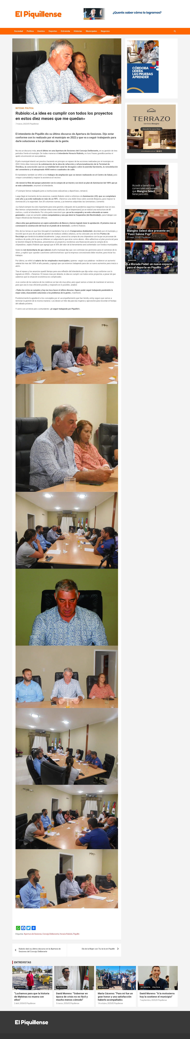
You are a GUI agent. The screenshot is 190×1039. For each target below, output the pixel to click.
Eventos (41, 31)
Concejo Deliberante (51, 934)
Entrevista (65, 31)
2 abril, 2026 (19, 1003)
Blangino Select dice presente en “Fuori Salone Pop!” (148, 232)
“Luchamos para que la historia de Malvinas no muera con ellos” (31, 996)
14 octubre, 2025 (105, 1003)
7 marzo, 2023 (21, 124)
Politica (30, 31)
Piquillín (76, 934)
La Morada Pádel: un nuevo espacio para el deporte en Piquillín (149, 265)
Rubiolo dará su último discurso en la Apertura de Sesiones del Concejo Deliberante (40, 950)
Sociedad (18, 31)
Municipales (91, 31)
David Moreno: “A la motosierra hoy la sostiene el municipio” (157, 995)
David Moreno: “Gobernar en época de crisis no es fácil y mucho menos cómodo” (72, 996)
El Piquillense (33, 124)
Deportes (53, 31)
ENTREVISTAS (22, 962)
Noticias (20, 108)
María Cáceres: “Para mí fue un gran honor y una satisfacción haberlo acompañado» (115, 996)
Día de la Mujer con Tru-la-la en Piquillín (98, 949)
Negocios (105, 31)
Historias (78, 31)
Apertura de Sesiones (33, 934)
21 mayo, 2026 (133, 237)
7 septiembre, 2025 (147, 1000)
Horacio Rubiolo (66, 934)
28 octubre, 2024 (134, 271)
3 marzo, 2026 (62, 1003)
